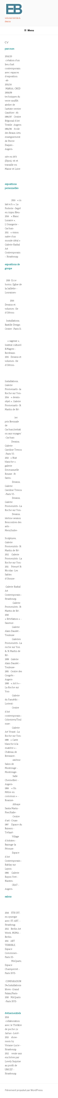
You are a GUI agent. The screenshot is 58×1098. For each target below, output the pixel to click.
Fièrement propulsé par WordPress (24, 1090)
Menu (31, 30)
